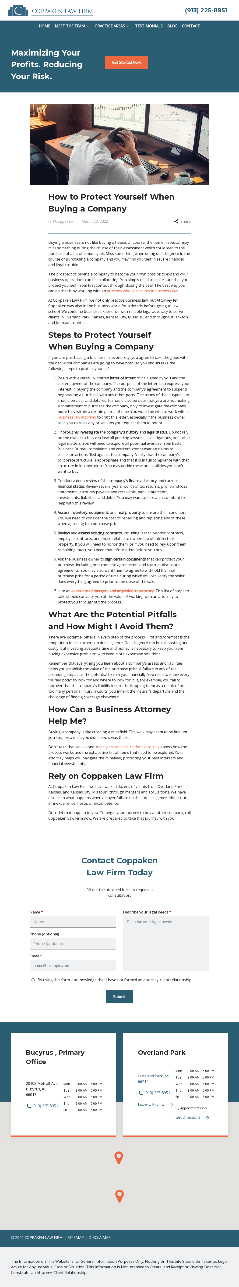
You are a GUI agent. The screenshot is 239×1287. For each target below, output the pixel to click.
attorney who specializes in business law (142, 290)
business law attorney (77, 417)
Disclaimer (100, 1237)
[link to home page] (50, 9)
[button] (88, 26)
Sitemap (76, 1237)
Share (185, 221)
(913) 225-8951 (45, 1105)
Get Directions (188, 1117)
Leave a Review (151, 1104)
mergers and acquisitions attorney (129, 746)
